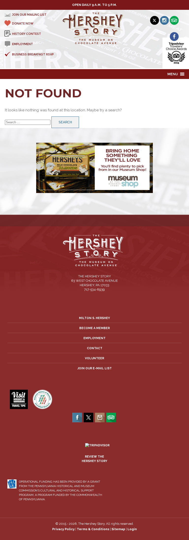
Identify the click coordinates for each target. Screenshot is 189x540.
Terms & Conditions (93, 529)
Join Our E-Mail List (95, 368)
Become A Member (94, 328)
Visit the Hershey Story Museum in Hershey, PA (95, 28)
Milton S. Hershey (94, 318)
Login (132, 529)
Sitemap (118, 529)
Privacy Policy (63, 529)
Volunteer (94, 358)
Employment (94, 338)
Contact (94, 348)
